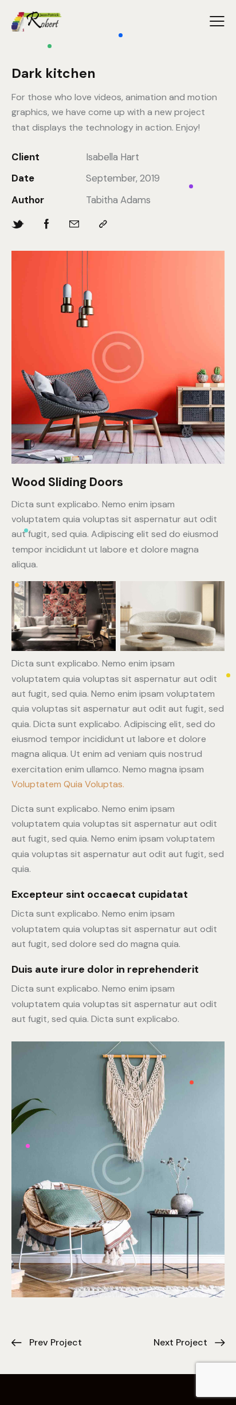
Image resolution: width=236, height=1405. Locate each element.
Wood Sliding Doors (67, 482)
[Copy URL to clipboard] (103, 224)
